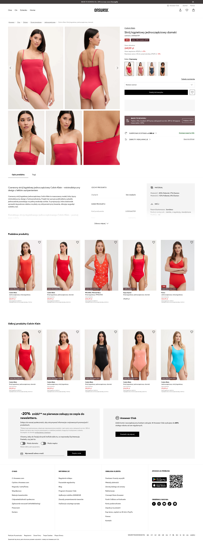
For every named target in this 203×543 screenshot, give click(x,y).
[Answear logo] (101, 10)
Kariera (15, 512)
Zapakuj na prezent (112, 508)
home (32, 10)
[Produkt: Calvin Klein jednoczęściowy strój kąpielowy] (25, 265)
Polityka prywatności (15, 535)
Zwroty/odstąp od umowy (115, 487)
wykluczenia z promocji (43, 432)
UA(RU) (192, 535)
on (16, 10)
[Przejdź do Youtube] (164, 504)
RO (177, 535)
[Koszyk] (193, 10)
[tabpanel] (101, 202)
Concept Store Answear (114, 495)
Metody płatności (112, 482)
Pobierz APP (187, 121)
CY (152, 535)
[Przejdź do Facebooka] (154, 504)
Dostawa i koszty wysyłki (115, 478)
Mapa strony (59, 535)
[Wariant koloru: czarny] (163, 69)
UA (187, 535)
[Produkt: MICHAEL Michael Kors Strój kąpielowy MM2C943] (101, 265)
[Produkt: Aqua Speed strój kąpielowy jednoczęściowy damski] (139, 265)
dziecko (23, 10)
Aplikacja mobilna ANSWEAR (70, 495)
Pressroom (16, 508)
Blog (60, 487)
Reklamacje (110, 491)
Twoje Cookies (48, 535)
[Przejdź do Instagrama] (159, 504)
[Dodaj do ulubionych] (192, 92)
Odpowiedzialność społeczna (23, 499)
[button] (160, 84)
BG (148, 535)
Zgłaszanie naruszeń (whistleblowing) (26, 504)
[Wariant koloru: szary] (151, 69)
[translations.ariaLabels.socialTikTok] (170, 504)
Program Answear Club (67, 491)
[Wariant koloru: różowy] (140, 69)
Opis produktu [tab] (18, 174)
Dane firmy (37, 535)
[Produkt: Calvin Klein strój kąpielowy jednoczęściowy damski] (63, 265)
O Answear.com (18, 478)
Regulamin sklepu (65, 478)
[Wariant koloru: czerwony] (129, 69)
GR (159, 535)
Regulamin (27, 535)
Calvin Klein (130, 28)
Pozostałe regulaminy (67, 482)
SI (180, 535)
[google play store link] (159, 479)
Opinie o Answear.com (20, 482)
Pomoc (108, 516)
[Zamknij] (193, 2)
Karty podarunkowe (113, 504)
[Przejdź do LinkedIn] (175, 504)
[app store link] (159, 485)
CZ (155, 535)
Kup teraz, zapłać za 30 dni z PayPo (119, 512)
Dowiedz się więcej (127, 434)
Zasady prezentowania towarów (71, 499)
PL (173, 535)
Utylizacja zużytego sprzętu (69, 504)
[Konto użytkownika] (180, 10)
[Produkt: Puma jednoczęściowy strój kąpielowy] (177, 265)
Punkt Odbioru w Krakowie (115, 499)
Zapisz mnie (76, 453)
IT (170, 535)
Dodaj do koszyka (156, 92)
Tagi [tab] (34, 174)
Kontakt (108, 521)
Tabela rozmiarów (188, 79)
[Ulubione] (186, 10)
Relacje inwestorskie (19, 495)
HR (163, 535)
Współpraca (16, 491)
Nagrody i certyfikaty (20, 487)
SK (184, 535)
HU (167, 535)
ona (10, 10)
